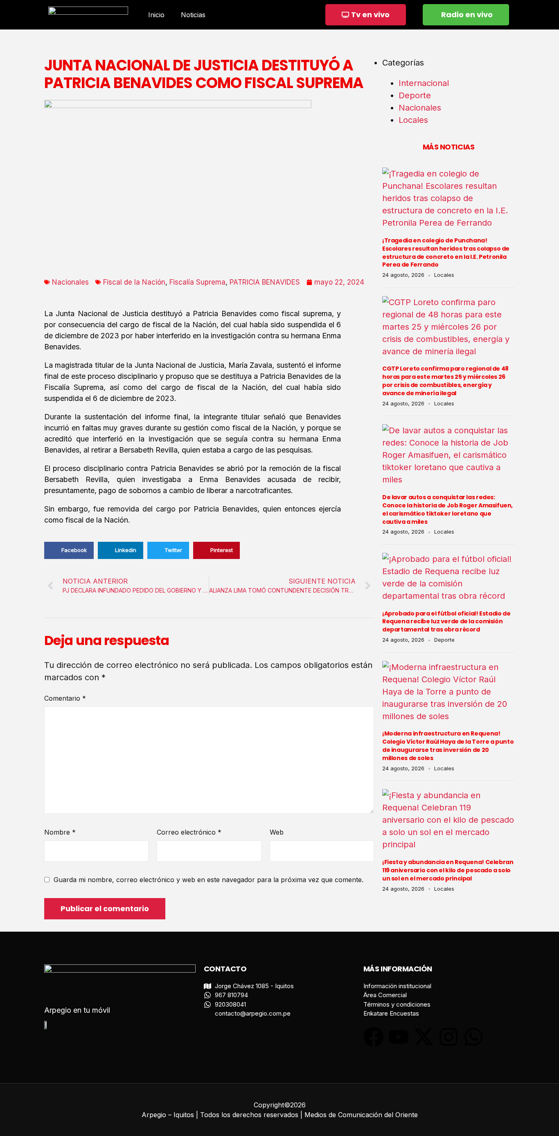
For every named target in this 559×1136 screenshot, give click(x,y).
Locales (413, 120)
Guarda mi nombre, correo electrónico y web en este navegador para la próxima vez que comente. (208, 880)
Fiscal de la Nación (134, 282)
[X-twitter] (423, 1037)
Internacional (424, 83)
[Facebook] (373, 1037)
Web (277, 832)
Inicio (156, 15)
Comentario (65, 698)
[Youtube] (398, 1037)
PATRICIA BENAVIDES (265, 282)
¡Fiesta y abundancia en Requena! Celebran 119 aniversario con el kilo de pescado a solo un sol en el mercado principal (448, 870)
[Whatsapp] (473, 1037)
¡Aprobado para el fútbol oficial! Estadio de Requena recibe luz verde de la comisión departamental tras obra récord (446, 621)
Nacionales (70, 282)
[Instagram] (448, 1037)
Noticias (193, 15)
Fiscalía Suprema (197, 282)
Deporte (415, 95)
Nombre (60, 832)
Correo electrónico (189, 832)
